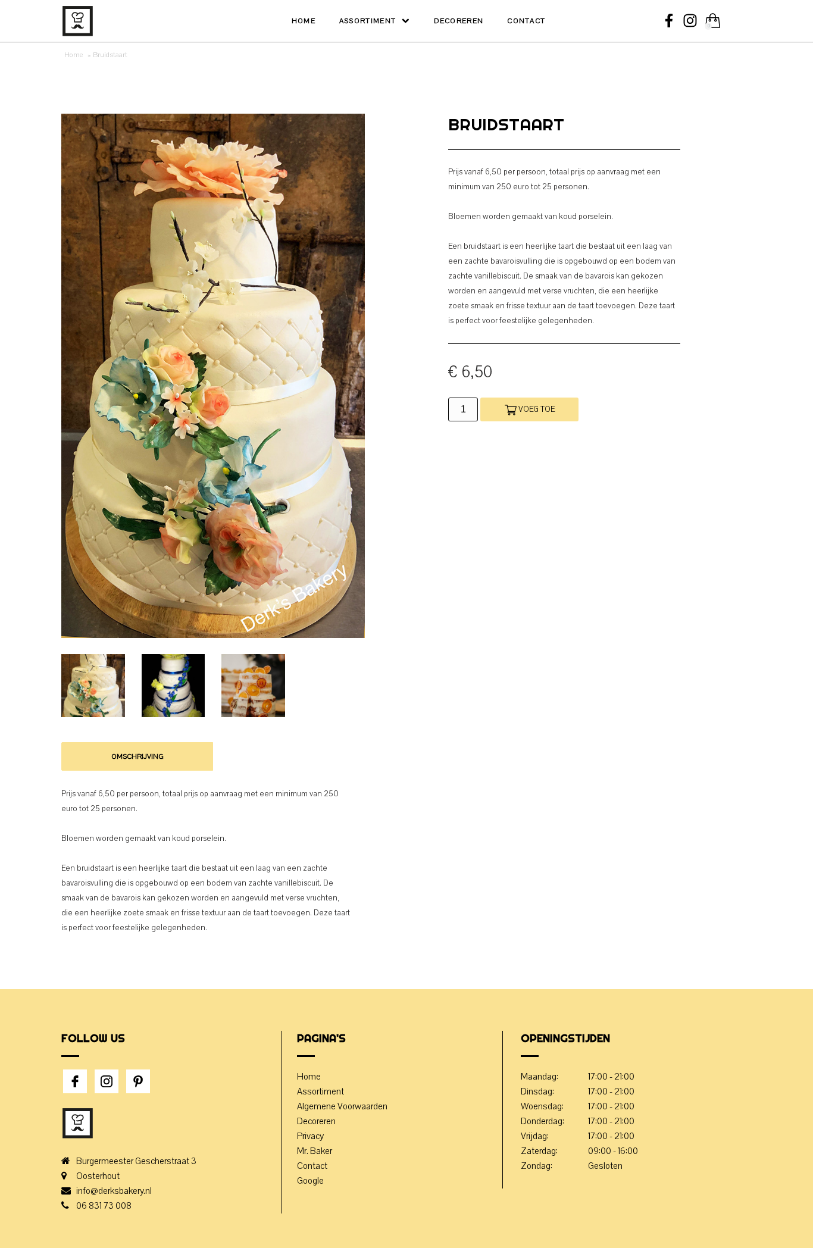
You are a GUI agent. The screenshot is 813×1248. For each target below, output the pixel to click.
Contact (526, 21)
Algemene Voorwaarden (342, 1106)
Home (303, 21)
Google (310, 1181)
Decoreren (459, 21)
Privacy (310, 1136)
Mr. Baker (314, 1151)
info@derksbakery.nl (114, 1191)
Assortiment (367, 21)
